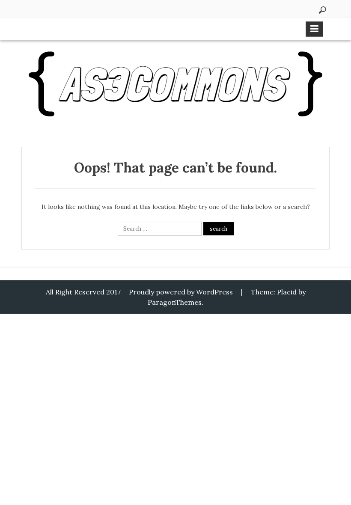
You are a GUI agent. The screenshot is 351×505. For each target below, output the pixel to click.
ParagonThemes (175, 302)
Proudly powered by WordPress (181, 292)
